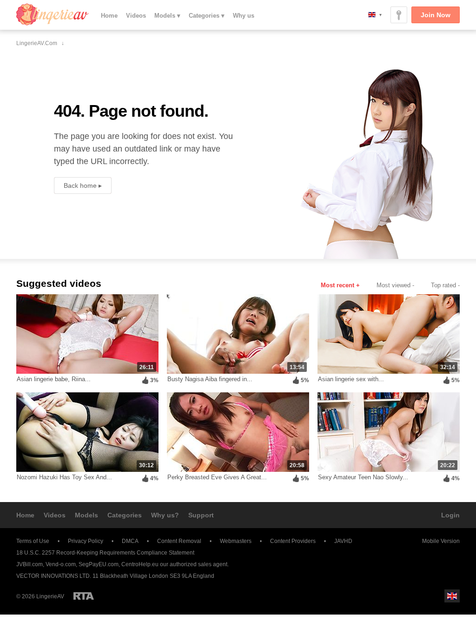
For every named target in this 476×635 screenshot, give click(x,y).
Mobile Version (441, 541)
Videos (136, 15)
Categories (124, 515)
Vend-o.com (61, 564)
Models (86, 515)
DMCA (130, 541)
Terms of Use (32, 541)
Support (201, 515)
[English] (375, 14)
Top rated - (445, 285)
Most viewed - (395, 285)
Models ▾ (167, 15)
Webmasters (235, 541)
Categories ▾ (207, 15)
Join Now (435, 15)
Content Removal (179, 541)
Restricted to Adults (83, 596)
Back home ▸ (83, 185)
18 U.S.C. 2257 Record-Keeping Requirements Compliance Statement (105, 552)
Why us (243, 15)
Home (109, 15)
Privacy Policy (85, 541)
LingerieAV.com (52, 14)
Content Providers (293, 541)
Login (450, 515)
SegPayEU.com (99, 564)
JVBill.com (29, 564)
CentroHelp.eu (140, 564)
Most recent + (340, 285)
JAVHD (343, 541)
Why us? (165, 515)
